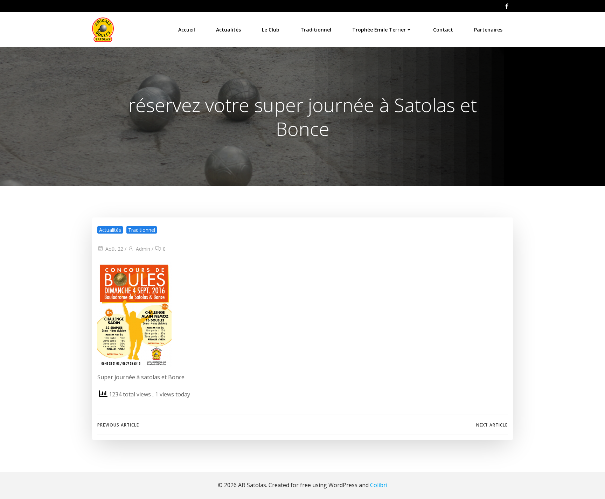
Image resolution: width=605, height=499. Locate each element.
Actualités (228, 29)
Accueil (186, 29)
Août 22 (114, 248)
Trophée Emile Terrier (379, 29)
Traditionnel (315, 29)
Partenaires (488, 29)
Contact (443, 29)
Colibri (378, 485)
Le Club (270, 29)
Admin (143, 248)
